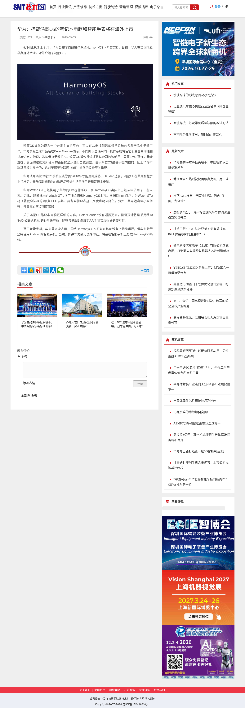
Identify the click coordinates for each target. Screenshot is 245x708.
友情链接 (144, 690)
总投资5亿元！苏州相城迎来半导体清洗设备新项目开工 (199, 215)
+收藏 (145, 270)
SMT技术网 (49, 37)
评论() (22, 356)
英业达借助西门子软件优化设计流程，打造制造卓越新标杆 (198, 287)
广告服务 (129, 690)
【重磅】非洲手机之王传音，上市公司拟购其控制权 (198, 465)
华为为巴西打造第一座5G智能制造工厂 (199, 451)
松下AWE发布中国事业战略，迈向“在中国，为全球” (127, 324)
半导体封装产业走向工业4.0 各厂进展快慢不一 (199, 387)
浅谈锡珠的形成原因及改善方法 (194, 95)
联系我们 (159, 690)
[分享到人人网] (53, 270)
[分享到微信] (60, 270)
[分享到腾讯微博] (46, 270)
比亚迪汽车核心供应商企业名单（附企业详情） (198, 109)
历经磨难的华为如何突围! (190, 412)
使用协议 (99, 690)
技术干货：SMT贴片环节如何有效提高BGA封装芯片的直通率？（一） (197, 231)
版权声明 (114, 690)
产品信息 (80, 6)
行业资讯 (65, 6)
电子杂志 (157, 6)
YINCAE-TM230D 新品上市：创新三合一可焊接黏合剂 (198, 270)
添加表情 (29, 383)
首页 (53, 6)
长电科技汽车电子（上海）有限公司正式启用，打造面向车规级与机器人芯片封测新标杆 (198, 251)
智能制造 (111, 6)
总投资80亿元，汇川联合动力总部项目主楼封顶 (198, 320)
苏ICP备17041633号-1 (136, 704)
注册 (225, 6)
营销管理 (126, 6)
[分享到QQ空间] (31, 270)
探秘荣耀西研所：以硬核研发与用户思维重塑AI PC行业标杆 (198, 353)
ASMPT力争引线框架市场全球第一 (196, 423)
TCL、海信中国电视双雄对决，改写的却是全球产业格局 (198, 303)
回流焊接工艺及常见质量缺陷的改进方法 (201, 123)
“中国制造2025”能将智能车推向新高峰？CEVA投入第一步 (198, 482)
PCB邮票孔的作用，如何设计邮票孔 (197, 134)
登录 (218, 6)
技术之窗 (95, 6)
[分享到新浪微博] (39, 270)
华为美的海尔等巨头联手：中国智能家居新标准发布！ (37, 324)
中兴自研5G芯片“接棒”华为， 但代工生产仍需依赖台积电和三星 (199, 370)
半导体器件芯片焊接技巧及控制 (194, 400)
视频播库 (141, 6)
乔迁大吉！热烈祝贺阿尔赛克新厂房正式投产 (82, 324)
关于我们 (84, 690)
